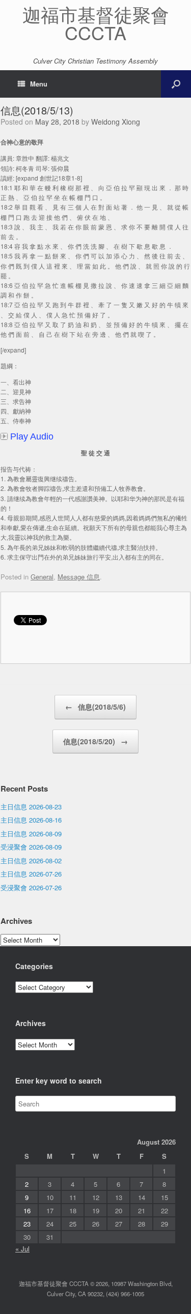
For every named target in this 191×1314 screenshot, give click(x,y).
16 (27, 1210)
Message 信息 (79, 576)
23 (27, 1224)
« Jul (22, 1248)
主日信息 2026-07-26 (31, 874)
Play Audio (31, 436)
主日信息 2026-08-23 (31, 806)
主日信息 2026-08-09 (31, 833)
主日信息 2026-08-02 (31, 860)
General (42, 576)
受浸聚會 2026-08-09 (31, 847)
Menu (38, 84)
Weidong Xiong (115, 121)
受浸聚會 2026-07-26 (31, 887)
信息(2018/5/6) (95, 707)
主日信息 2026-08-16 (31, 820)
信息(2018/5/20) (95, 741)
